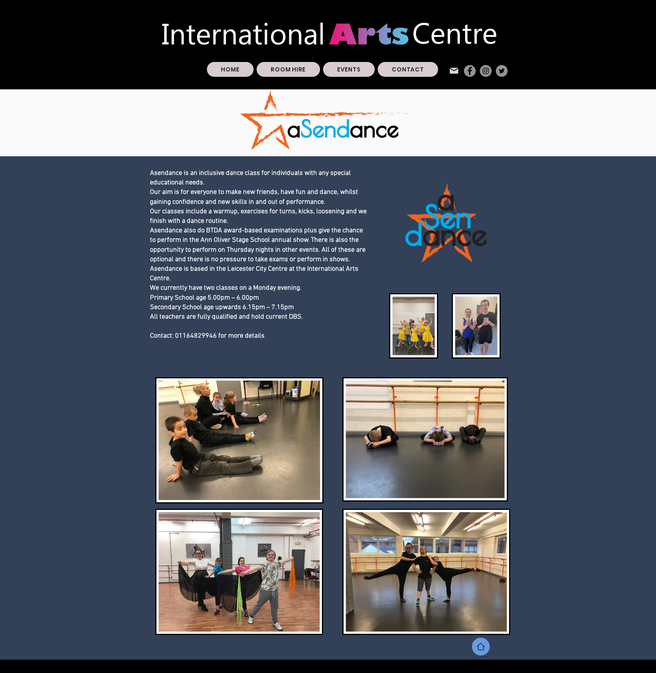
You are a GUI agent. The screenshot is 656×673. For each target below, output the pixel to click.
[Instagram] (486, 71)
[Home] (481, 647)
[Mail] (454, 71)
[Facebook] (470, 71)
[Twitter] (502, 71)
